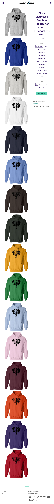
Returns (4, 496)
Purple (45, 73)
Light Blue (42, 64)
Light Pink (42, 67)
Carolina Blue (42, 52)
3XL (44, 87)
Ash (46, 46)
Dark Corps (36, 491)
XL (46, 84)
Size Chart (36, 103)
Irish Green (44, 61)
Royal (45, 70)
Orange (38, 73)
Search (4, 491)
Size (42, 81)
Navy (44, 49)
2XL (39, 87)
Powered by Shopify (33, 493)
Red (42, 76)
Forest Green (41, 58)
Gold (37, 61)
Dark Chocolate (41, 55)
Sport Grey (39, 46)
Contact (4, 494)
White (39, 49)
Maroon (39, 70)
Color (41, 43)
